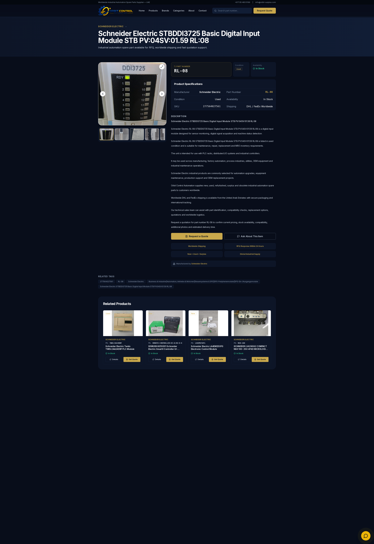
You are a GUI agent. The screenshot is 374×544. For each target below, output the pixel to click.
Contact (203, 10)
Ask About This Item (252, 236)
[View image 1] (106, 134)
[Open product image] (132, 93)
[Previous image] (102, 93)
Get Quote (133, 359)
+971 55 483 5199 (242, 2)
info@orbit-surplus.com (265, 2)
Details (115, 359)
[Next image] (162, 93)
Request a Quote (198, 236)
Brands (165, 10)
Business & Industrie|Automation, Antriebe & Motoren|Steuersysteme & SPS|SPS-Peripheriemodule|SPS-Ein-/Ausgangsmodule (203, 281)
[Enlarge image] (162, 66)
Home (142, 10)
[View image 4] (152, 134)
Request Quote (264, 10)
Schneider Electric (136, 281)
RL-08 (120, 281)
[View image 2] (122, 134)
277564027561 (106, 281)
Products (153, 10)
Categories (178, 10)
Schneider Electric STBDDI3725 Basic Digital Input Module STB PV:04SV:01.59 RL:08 (136, 286)
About (191, 10)
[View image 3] (137, 134)
